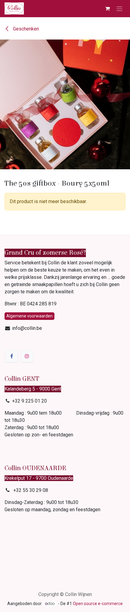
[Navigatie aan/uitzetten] (119, 8)
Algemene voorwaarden (29, 316)
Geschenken (25, 29)
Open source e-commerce (98, 603)
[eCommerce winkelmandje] (107, 8)
